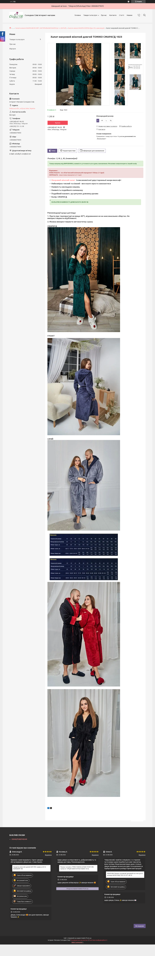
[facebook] (48, 808)
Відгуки (12, 49)
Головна (78, 15)
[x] (51, 808)
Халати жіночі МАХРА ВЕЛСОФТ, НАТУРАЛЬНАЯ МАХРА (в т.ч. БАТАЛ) (40, 28)
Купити (57, 123)
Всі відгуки (139, 926)
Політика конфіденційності (98, 940)
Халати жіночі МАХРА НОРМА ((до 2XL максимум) (86, 28)
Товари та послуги (90, 15)
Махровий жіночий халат (63, 180)
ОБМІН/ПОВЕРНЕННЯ (19, 839)
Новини (129, 15)
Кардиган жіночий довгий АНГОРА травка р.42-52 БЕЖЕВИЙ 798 (29, 868)
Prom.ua (88, 938)
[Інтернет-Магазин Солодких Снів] (16, 15)
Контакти (112, 15)
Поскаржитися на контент (79, 940)
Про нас (104, 15)
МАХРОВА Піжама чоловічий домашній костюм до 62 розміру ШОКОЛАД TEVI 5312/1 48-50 (125, 874)
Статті (121, 15)
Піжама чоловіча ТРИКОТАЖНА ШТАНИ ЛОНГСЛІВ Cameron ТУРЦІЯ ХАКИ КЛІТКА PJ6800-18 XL (77, 868)
